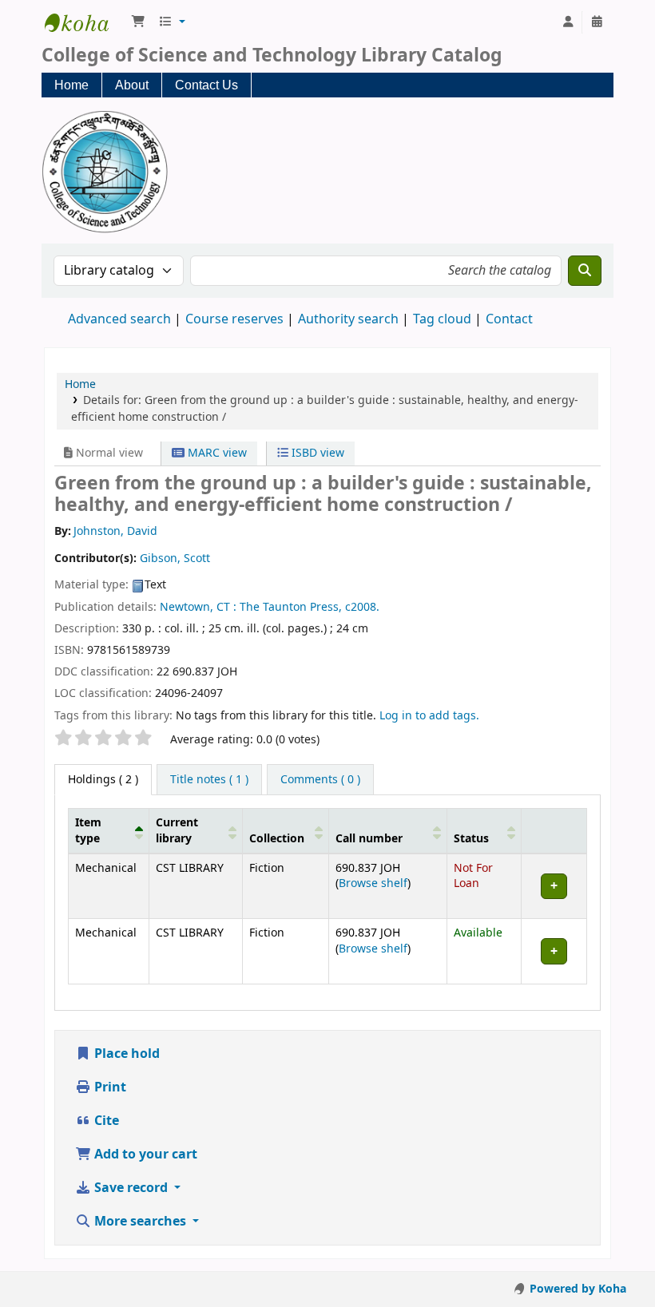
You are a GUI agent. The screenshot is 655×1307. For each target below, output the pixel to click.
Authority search (348, 319)
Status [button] (471, 838)
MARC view (216, 453)
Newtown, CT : (198, 607)
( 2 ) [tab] (103, 779)
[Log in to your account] (568, 22)
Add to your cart (144, 1154)
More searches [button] (140, 1221)
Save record (131, 1188)
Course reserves (234, 319)
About (132, 85)
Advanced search (119, 319)
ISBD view (316, 453)
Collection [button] (276, 838)
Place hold (125, 1053)
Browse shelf (373, 883)
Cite (105, 1121)
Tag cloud (442, 319)
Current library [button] (177, 830)
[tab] (209, 780)
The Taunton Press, (291, 607)
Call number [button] (369, 838)
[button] (138, 22)
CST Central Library (85, 22)
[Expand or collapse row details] (553, 886)
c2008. (362, 607)
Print (108, 1087)
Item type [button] (88, 830)
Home (71, 85)
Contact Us (206, 85)
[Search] (584, 270)
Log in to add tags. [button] (429, 715)
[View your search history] (596, 22)
